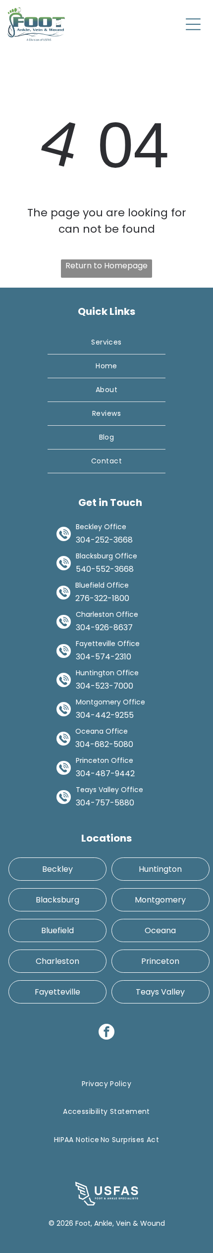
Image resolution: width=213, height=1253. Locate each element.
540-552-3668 (105, 569)
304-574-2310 (103, 656)
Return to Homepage (106, 265)
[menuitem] (106, 342)
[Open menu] (193, 24)
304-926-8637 (104, 627)
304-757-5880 (105, 802)
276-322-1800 (102, 598)
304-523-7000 (104, 686)
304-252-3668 (104, 540)
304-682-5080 (104, 744)
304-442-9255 (105, 715)
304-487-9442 (105, 773)
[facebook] (106, 1033)
